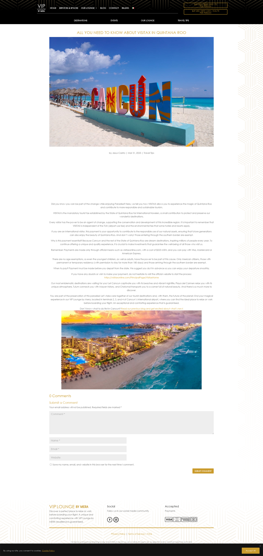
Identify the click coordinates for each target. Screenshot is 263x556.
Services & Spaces (68, 8)
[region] (131, 550)
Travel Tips (183, 20)
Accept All (251, 550)
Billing (125, 8)
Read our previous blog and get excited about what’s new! (152, 308)
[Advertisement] (131, 178)
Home (53, 8)
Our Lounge (88, 8)
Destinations (80, 20)
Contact (114, 8)
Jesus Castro (118, 152)
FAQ (149, 533)
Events (114, 20)
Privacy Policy (118, 533)
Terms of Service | (137, 533)
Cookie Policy (48, 550)
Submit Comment (203, 471)
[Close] (260, 546)
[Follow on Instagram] (116, 519)
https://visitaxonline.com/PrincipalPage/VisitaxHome (131, 277)
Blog (103, 8)
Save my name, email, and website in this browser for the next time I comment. (93, 464)
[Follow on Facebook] (109, 519)
